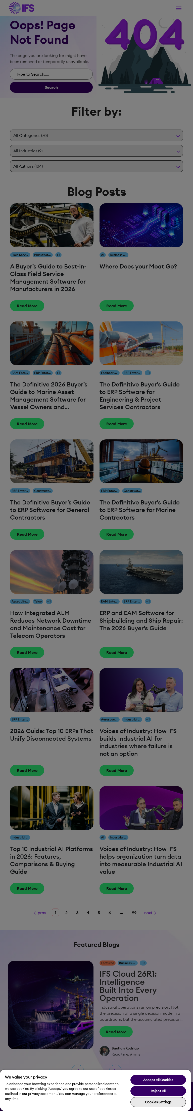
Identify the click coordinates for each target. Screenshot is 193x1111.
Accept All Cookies (158, 1080)
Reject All (158, 1091)
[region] (95, 1090)
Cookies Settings (158, 1102)
